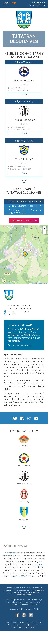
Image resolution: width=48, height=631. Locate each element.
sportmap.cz (13, 552)
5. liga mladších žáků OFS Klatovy (23, 211)
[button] (25, 254)
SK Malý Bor (24, 519)
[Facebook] (17, 614)
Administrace (38, 2)
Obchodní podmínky (27, 623)
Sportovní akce (37, 5)
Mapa (24, 94)
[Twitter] (31, 614)
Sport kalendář (12, 623)
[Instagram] (24, 614)
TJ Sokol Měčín (24, 466)
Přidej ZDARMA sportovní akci (24, 220)
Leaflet (32, 283)
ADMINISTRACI (20, 576)
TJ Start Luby (24, 502)
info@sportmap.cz (29, 604)
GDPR (39, 623)
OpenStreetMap (38, 283)
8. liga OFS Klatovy (23, 206)
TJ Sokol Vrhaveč (24, 484)
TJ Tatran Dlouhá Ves (21, 201)
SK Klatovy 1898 (24, 446)
